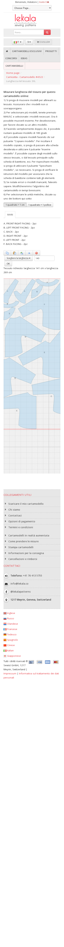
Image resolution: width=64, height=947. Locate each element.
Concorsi (11, 58)
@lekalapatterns (20, 591)
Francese (11, 629)
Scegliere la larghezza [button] (18, 258)
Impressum (10, 673)
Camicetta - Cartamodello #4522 (24, 77)
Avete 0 (43, 2)
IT (18, 41)
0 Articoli (43, 41)
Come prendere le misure (23, 541)
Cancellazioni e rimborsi (22, 559)
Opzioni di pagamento (21, 521)
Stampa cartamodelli (20, 547)
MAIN (10, 214)
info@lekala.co (19, 583)
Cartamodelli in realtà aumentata (28, 535)
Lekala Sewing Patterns (32, 20)
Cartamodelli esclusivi (27, 51)
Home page (13, 72)
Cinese (10, 645)
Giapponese (13, 655)
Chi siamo (14, 509)
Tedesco (11, 634)
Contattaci (15, 515)
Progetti (51, 51)
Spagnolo (12, 639)
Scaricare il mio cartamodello (26, 503)
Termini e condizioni (20, 527)
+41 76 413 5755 (32, 575)
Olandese (12, 623)
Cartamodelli (14, 65)
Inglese (10, 613)
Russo (10, 618)
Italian (10, 650)
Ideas (24, 58)
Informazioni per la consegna (26, 553)
